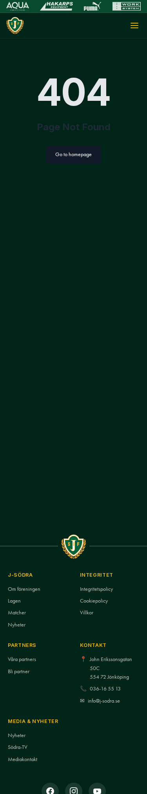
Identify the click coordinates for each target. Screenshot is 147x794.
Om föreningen (24, 589)
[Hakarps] (56, 6)
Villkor (86, 612)
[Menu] (134, 25)
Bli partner (18, 671)
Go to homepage (73, 154)
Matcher (17, 612)
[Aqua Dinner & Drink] (17, 6)
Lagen (14, 600)
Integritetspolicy (96, 589)
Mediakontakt (22, 759)
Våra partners (22, 659)
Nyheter (16, 624)
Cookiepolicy (94, 600)
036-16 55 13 (105, 688)
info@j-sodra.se (104, 700)
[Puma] (92, 6)
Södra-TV (17, 747)
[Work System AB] (127, 6)
